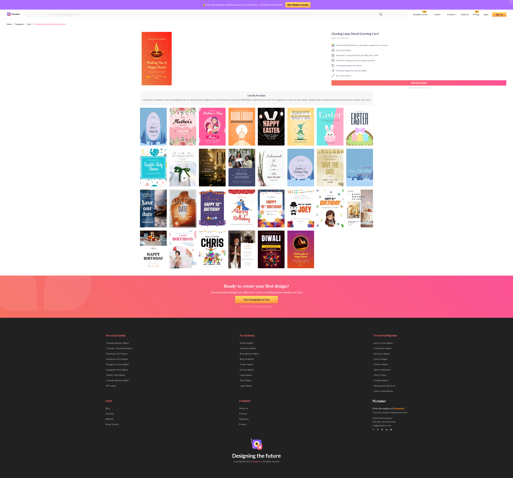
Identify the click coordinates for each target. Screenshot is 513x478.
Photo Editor (380, 375)
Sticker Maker (381, 364)
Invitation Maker (248, 348)
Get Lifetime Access (297, 4)
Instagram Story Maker (117, 364)
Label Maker (246, 375)
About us (243, 408)
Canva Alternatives (383, 391)
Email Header (246, 343)
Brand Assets (112, 424)
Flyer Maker (246, 380)
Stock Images (381, 359)
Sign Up (499, 14)
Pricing (476, 14)
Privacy (242, 424)
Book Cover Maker (383, 343)
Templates (19, 24)
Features (465, 14)
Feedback (244, 419)
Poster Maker (246, 364)
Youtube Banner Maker (117, 343)
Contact (243, 413)
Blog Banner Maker (249, 353)
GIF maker (111, 385)
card (29, 24)
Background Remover (385, 385)
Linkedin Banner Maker (117, 380)
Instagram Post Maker (117, 369)
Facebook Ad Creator (117, 353)
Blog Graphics (247, 359)
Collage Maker (381, 380)
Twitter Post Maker (115, 375)
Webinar (109, 419)
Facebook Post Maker (117, 359)
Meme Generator (382, 369)
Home (9, 24)
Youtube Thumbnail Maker (119, 348)
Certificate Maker (383, 348)
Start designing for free (256, 299)
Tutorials (109, 413)
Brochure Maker (382, 353)
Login (485, 14)
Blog (107, 408)
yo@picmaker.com (381, 425)
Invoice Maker (247, 369)
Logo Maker (246, 385)
